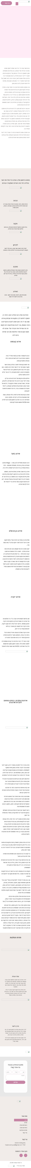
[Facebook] (25, 1155)
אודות (25, 1123)
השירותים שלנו (23, 1125)
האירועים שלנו (23, 1128)
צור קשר (25, 1133)
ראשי (26, 1120)
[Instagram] (21, 1155)
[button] (17, 3)
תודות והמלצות (23, 1130)
